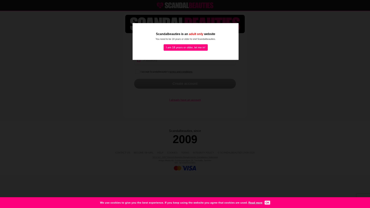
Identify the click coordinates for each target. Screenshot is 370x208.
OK (267, 202)
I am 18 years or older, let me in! (185, 47)
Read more (255, 202)
